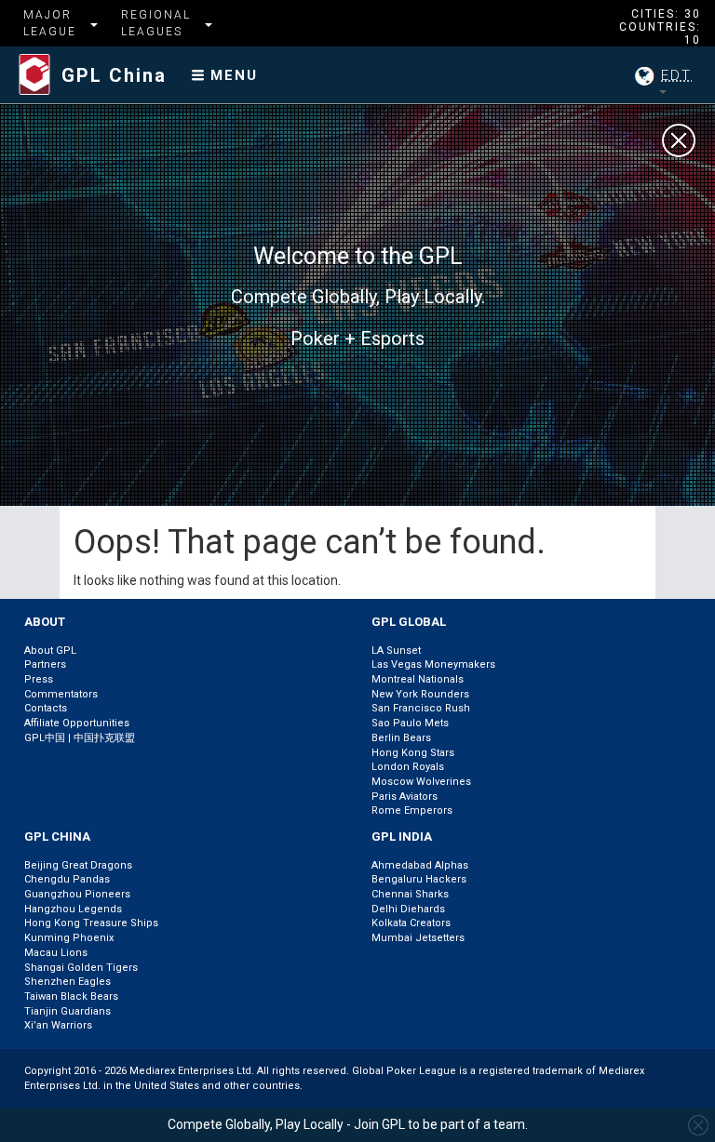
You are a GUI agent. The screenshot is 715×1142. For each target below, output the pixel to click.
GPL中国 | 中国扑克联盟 (79, 738)
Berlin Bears (401, 738)
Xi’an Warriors (58, 1025)
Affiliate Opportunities (76, 723)
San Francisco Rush (420, 708)
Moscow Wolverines (421, 782)
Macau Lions (56, 953)
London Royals (407, 767)
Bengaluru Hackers (418, 879)
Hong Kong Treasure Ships (91, 923)
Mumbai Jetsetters (418, 938)
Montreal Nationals (417, 679)
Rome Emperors (411, 810)
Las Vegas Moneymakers (433, 664)
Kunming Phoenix (69, 938)
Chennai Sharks (410, 894)
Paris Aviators (404, 796)
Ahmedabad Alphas (419, 865)
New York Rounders (420, 694)
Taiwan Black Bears (71, 996)
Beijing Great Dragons (78, 865)
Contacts (45, 708)
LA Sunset (396, 650)
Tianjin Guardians (67, 1011)
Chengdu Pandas (67, 879)
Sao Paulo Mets (410, 723)
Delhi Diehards (408, 909)
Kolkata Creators (411, 923)
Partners (45, 664)
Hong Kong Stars (412, 753)
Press (38, 679)
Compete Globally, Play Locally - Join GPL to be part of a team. (348, 1124)
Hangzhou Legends (73, 909)
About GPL (50, 650)
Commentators (61, 694)
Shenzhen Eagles (67, 982)
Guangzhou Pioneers (77, 894)
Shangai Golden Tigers (81, 968)
